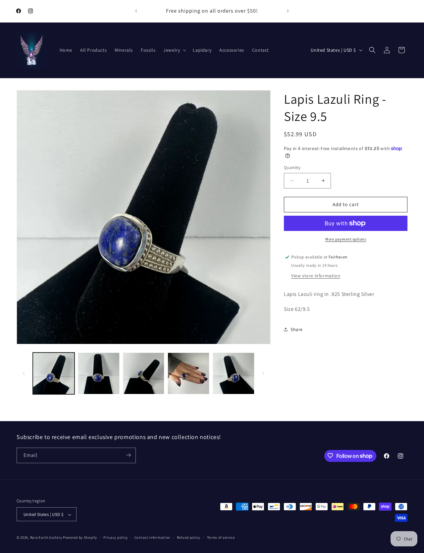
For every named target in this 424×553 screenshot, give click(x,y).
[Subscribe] (128, 455)
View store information (315, 276)
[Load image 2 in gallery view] (99, 373)
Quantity (292, 167)
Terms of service (221, 537)
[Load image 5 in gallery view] (233, 373)
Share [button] (297, 329)
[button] (174, 50)
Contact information (152, 537)
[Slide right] (263, 373)
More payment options (345, 239)
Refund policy (188, 537)
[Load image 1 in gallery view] (54, 373)
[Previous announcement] (136, 11)
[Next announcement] (288, 11)
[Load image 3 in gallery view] (144, 373)
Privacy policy (115, 537)
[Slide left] (24, 373)
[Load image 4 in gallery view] (188, 373)
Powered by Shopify (80, 537)
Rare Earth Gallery (46, 537)
